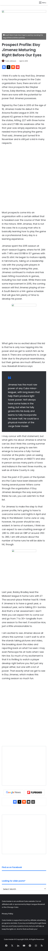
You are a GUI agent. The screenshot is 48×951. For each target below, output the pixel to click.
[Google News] (13, 792)
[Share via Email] (28, 802)
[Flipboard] (17, 67)
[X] (8, 67)
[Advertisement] (24, 180)
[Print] (33, 802)
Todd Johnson (10, 61)
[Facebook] (4, 67)
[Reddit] (13, 67)
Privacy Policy (7, 914)
